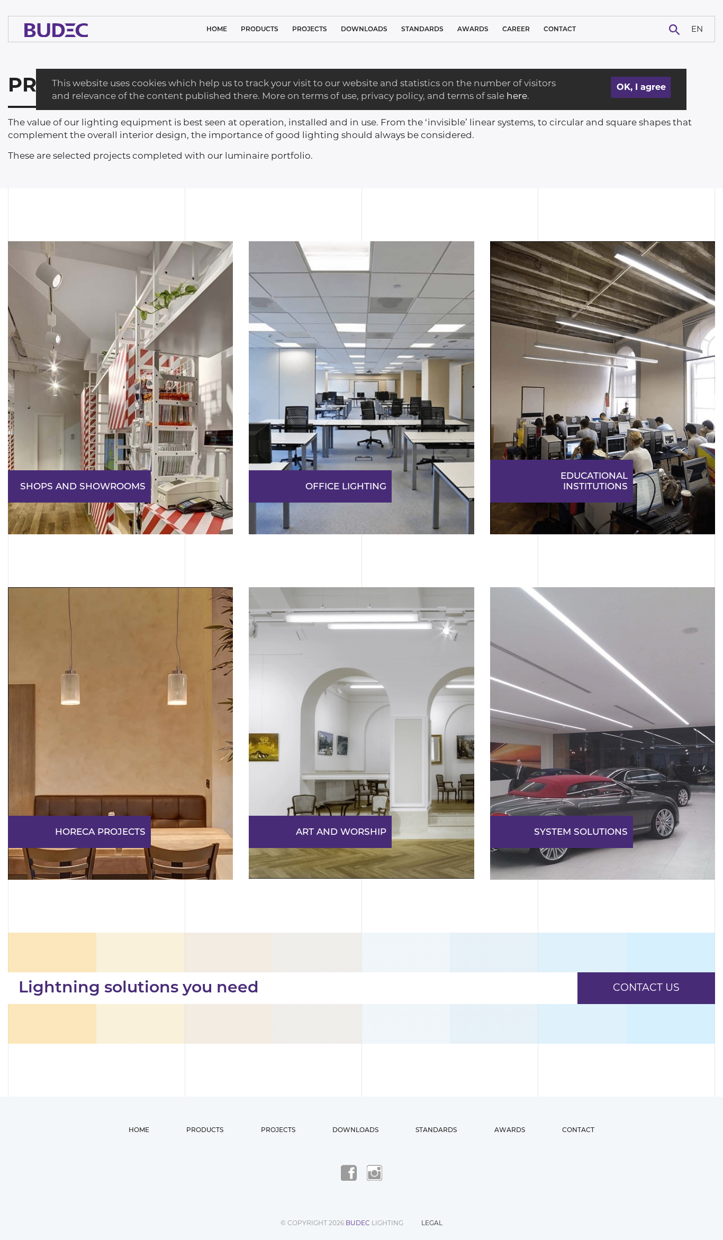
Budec (358, 1223)
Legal (431, 1223)
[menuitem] (697, 29)
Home (216, 29)
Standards (422, 29)
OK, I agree (641, 87)
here (517, 95)
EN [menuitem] (697, 28)
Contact (560, 29)
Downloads (364, 29)
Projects (309, 29)
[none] (697, 29)
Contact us (646, 987)
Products (259, 29)
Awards (473, 29)
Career (516, 29)
